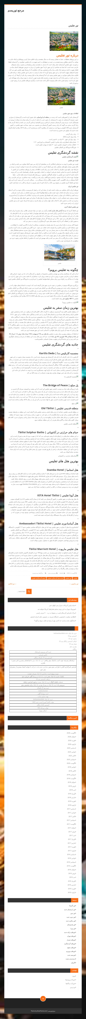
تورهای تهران (71, 936)
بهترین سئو (73, 647)
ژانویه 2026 (71, 744)
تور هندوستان (71, 925)
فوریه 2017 (71, 847)
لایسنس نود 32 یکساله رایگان (43, 658)
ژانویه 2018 (71, 805)
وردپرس (72, 987)
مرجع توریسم (16, 10)
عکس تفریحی (43, 655)
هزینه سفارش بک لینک (44, 674)
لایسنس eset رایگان (43, 705)
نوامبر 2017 (71, 813)
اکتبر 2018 (72, 771)
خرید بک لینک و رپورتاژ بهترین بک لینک (45, 685)
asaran (62, 573)
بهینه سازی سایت (43, 696)
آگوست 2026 (71, 733)
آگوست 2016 (71, 866)
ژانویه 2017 (71, 851)
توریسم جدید (71, 955)
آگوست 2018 (71, 778)
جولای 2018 (71, 782)
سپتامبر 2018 (71, 775)
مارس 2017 (71, 843)
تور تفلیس (68, 578)
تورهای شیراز (71, 940)
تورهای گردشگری (69, 944)
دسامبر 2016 (71, 854)
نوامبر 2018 (71, 767)
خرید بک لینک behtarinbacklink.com (65, 633)
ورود (73, 976)
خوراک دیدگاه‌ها (70, 983)
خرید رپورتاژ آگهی (43, 694)
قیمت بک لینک (42, 676)
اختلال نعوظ (43, 711)
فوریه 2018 (71, 801)
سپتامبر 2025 (71, 759)
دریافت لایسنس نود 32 (43, 679)
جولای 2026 (71, 737)
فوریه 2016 (71, 889)
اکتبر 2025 (72, 756)
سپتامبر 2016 (71, 862)
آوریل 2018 (71, 794)
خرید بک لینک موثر (38, 660)
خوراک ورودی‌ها (70, 980)
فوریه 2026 (71, 740)
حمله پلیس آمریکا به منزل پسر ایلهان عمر (62, 605)
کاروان (73, 963)
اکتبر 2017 (72, 816)
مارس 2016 (71, 885)
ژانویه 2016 (71, 892)
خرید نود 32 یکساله (43, 688)
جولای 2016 (71, 870)
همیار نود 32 (73, 644)
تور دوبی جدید (71, 917)
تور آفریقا (72, 906)
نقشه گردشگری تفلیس (38, 578)
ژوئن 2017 (71, 832)
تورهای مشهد (71, 947)
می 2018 (72, 790)
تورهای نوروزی (70, 951)
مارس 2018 (71, 797)
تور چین (72, 913)
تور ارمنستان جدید (69, 909)
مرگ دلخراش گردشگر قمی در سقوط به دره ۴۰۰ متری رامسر (55, 613)
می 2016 (72, 877)
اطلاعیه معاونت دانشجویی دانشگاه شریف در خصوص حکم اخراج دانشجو (53, 617)
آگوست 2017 (71, 824)
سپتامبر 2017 (71, 820)
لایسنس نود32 (72, 636)
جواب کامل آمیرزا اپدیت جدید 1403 (43, 702)
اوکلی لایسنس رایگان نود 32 (68, 641)
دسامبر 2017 (71, 809)
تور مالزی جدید (70, 921)
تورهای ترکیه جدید (69, 932)
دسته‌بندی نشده (52, 573)
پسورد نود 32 (72, 639)
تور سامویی (73, 584)
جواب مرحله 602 (43, 708)
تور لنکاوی (12, 584)
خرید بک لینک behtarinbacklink (43, 699)
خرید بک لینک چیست (43, 682)
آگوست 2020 (71, 763)
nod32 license (43, 691)
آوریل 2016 (71, 881)
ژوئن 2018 (71, 786)
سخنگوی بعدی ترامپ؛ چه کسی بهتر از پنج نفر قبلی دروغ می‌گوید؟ (54, 621)
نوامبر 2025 (71, 752)
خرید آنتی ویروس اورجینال (43, 652)
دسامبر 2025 (71, 748)
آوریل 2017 (71, 839)
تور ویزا (72, 928)
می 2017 (72, 835)
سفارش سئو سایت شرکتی (39, 667)
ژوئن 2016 (71, 873)
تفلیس (75, 578)
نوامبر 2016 (71, 858)
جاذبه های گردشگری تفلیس (55, 578)
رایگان (75, 649)
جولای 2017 (71, 828)
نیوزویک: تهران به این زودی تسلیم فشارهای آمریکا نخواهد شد (56, 609)
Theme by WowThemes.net (39, 1011)
